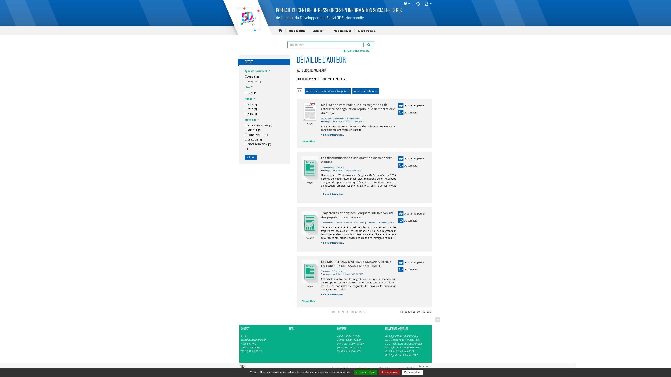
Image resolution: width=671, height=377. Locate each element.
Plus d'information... (333, 134)
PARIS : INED (359, 222)
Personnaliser (412, 372)
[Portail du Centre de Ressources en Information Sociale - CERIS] (248, 19)
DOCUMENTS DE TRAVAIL (377, 222)
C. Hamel (338, 167)
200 (429, 311)
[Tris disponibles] (299, 91)
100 (423, 311)
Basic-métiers (297, 30)
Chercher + (319, 30)
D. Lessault (325, 271)
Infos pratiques (342, 30)
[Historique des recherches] (418, 4)
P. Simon (348, 222)
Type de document (256, 71)
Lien (247, 87)
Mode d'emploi (367, 30)
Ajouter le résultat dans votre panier (327, 91)
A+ (426, 366)
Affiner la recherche (365, 91)
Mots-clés (250, 119)
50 (418, 311)
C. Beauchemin (339, 118)
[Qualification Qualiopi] (255, 365)
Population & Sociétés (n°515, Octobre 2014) (344, 121)
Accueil (280, 30)
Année (248, 98)
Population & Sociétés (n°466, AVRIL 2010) (343, 170)
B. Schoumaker (353, 118)
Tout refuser (391, 372)
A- (420, 366)
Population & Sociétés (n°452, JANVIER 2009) (344, 274)
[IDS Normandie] (243, 367)
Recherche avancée (358, 51)
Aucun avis (410, 112)
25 (414, 311)
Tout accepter (367, 372)
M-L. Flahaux (326, 118)
